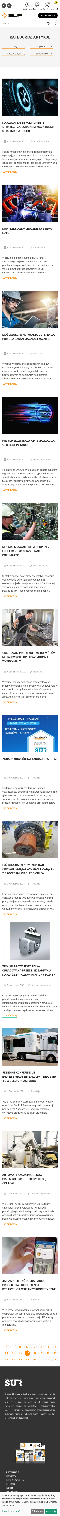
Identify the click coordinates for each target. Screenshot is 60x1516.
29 (27, 1346)
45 (27, 1359)
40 (48, 1353)
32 (47, 1346)
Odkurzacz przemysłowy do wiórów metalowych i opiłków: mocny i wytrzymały (29, 657)
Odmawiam (37, 1511)
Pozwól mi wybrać (11, 1511)
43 (13, 1359)
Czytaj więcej (10, 171)
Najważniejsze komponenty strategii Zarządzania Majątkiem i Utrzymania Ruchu (28, 127)
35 (13, 1353)
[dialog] (30, 1504)
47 (41, 1359)
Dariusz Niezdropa (42, 459)
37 (27, 1353)
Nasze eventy (48, 15)
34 (6, 1353)
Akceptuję (51, 1511)
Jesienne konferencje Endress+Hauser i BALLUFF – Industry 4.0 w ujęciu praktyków (29, 1076)
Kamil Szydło (39, 247)
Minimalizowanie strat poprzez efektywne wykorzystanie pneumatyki (26, 551)
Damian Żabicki (40, 565)
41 (55, 1353)
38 (34, 1353)
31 (40, 1346)
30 (33, 1346)
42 (6, 1359)
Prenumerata (12, 1476)
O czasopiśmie (12, 1472)
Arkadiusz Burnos (42, 141)
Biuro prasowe (12, 1492)
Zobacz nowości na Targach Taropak (30, 759)
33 (54, 1346)
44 (20, 1359)
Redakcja (37, 353)
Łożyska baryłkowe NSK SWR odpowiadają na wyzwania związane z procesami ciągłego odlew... (29, 869)
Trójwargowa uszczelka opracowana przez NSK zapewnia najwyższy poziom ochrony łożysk (28, 970)
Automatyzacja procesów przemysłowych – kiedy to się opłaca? (24, 1179)
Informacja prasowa (41, 985)
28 (20, 1346)
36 (20, 1353)
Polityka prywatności (15, 1480)
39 (41, 1353)
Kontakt (9, 1488)
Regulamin (10, 1484)
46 (34, 1359)
